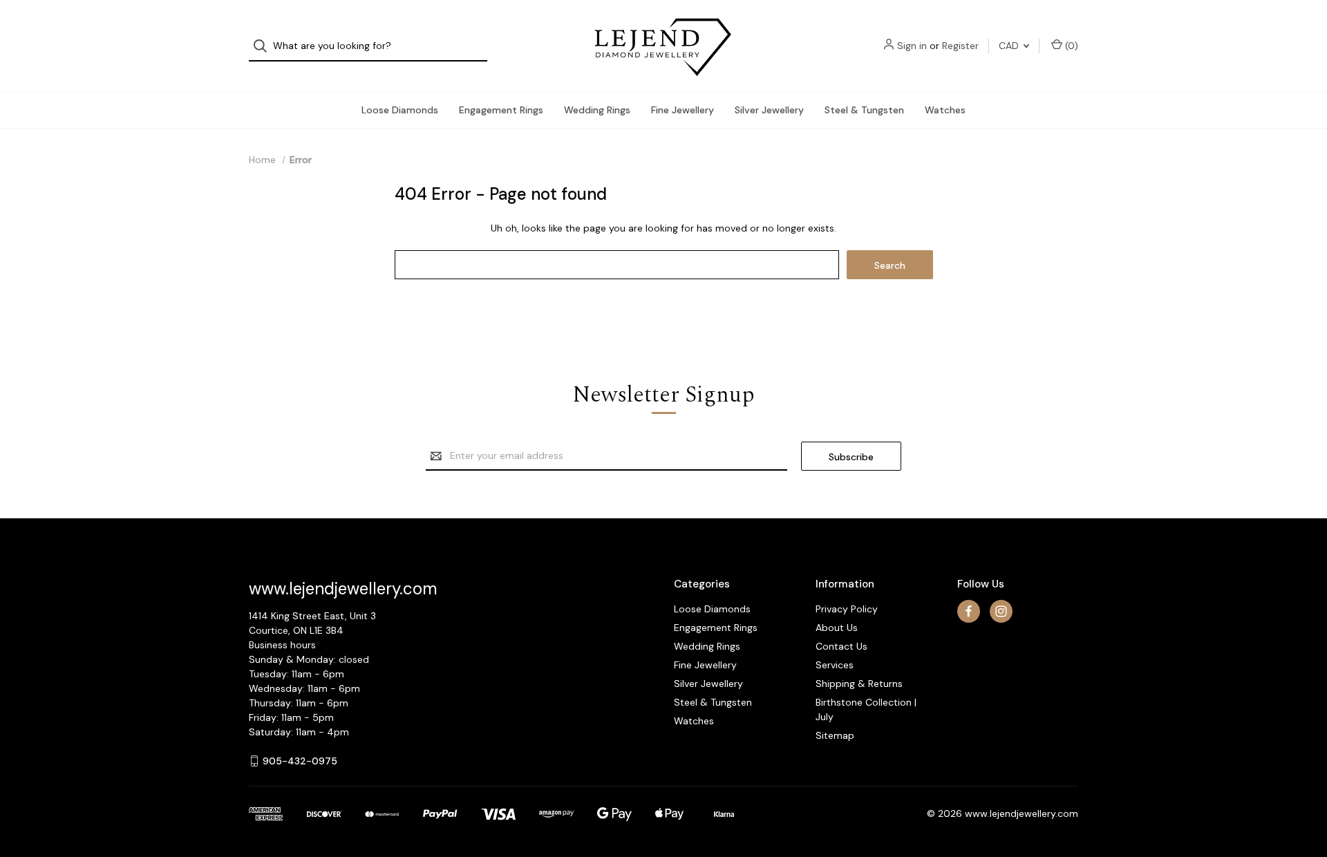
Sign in (912, 45)
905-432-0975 (300, 761)
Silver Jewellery (769, 110)
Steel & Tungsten (864, 110)
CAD (1010, 45)
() (1070, 45)
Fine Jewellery (682, 110)
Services (835, 665)
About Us (837, 627)
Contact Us (841, 646)
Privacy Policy (847, 609)
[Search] (264, 46)
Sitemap (835, 735)
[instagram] (1001, 611)
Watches (945, 110)
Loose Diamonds (399, 110)
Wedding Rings (597, 110)
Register (960, 45)
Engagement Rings (501, 110)
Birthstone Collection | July (866, 709)
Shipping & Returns (859, 683)
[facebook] (969, 611)
